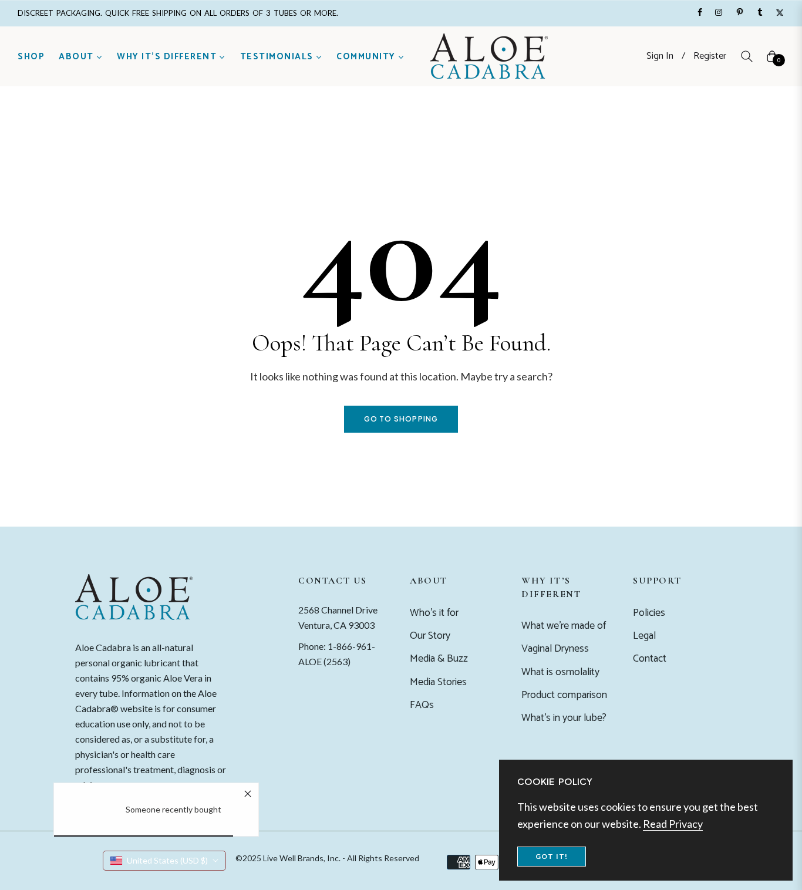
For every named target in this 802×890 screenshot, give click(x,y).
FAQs (422, 705)
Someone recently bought (173, 809)
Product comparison (564, 695)
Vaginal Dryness (555, 649)
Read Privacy (673, 823)
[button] (747, 56)
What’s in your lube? (563, 718)
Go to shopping (401, 418)
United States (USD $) (167, 860)
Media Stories (438, 682)
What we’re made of (563, 626)
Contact (649, 659)
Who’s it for (434, 613)
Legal (644, 636)
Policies (649, 613)
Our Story (430, 636)
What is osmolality (560, 672)
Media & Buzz (439, 659)
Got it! (551, 856)
